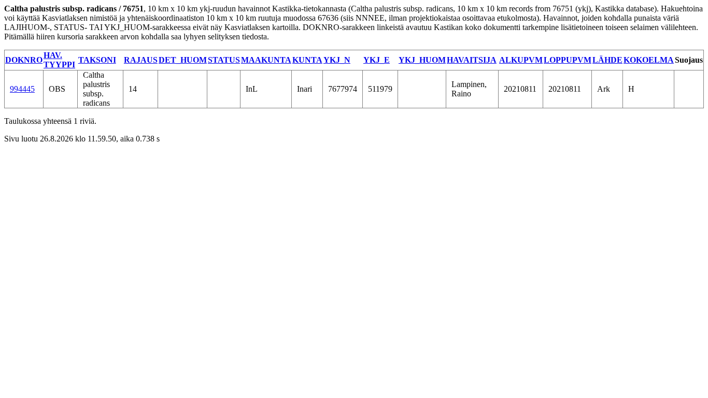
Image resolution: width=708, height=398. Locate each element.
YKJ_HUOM (422, 59)
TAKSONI (97, 59)
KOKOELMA (649, 59)
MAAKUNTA (266, 59)
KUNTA (307, 59)
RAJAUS (141, 59)
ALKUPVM (521, 59)
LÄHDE (607, 59)
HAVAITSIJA (472, 59)
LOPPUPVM (567, 59)
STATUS (224, 59)
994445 (22, 88)
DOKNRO (24, 59)
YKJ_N (336, 59)
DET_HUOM (183, 59)
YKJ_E (376, 59)
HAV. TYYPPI (59, 60)
